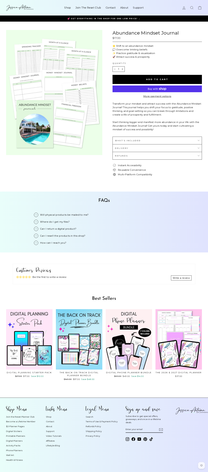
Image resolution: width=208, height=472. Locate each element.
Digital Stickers (14, 431)
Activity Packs (13, 445)
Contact (111, 7)
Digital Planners (14, 441)
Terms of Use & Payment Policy (102, 421)
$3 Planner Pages (15, 426)
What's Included (128, 140)
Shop (67, 7)
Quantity (119, 63)
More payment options (157, 96)
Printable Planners (15, 436)
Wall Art (10, 455)
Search (89, 417)
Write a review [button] (181, 277)
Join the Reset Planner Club (20, 417)
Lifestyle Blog (53, 445)
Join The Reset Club (88, 7)
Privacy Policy (93, 436)
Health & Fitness (14, 460)
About (124, 7)
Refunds (121, 156)
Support (138, 7)
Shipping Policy (94, 431)
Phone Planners (14, 450)
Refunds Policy (93, 426)
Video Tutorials (54, 436)
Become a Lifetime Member (20, 421)
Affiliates (50, 441)
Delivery (122, 148)
